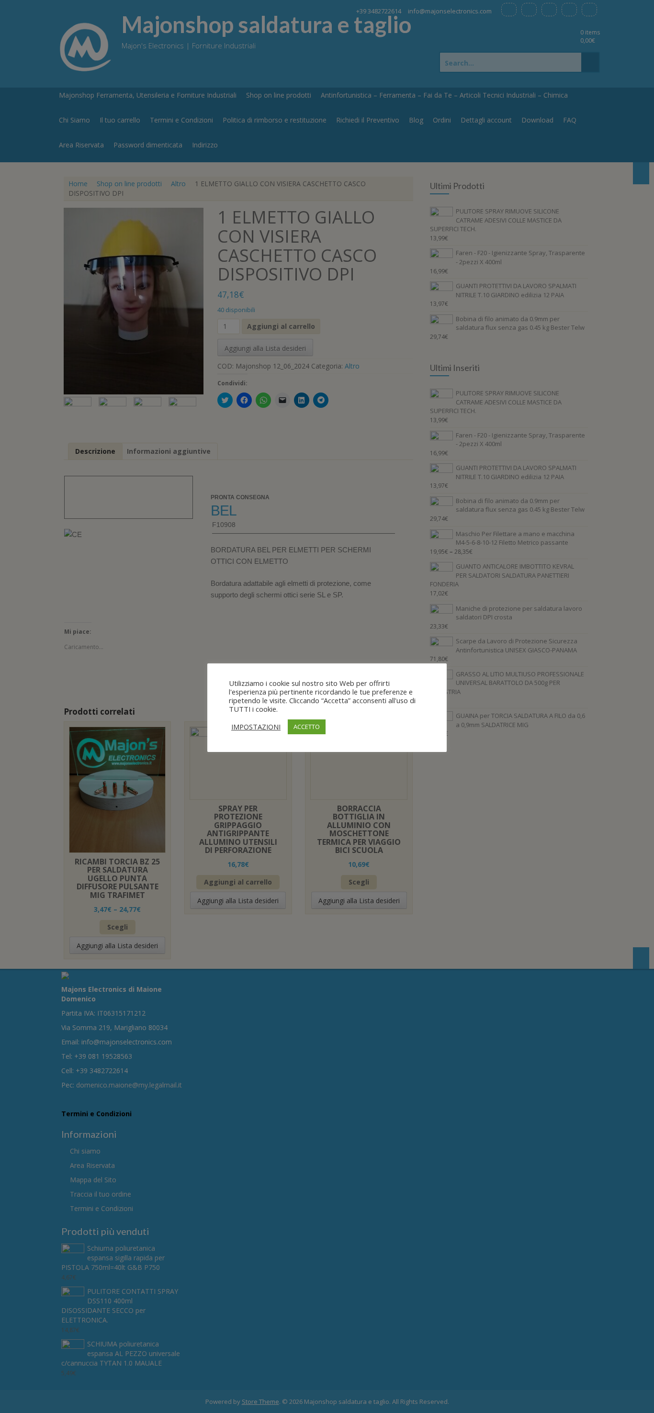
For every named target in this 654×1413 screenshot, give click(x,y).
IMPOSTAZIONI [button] (256, 726)
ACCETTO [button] (306, 726)
